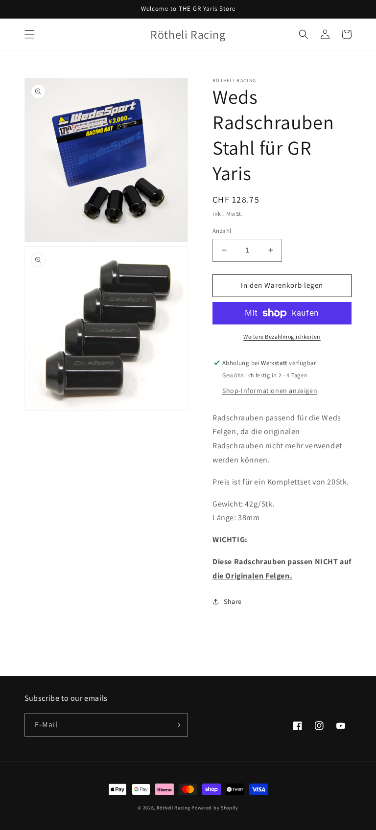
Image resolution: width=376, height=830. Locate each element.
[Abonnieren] (177, 725)
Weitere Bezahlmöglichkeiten (282, 336)
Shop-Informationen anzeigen (269, 390)
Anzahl (221, 231)
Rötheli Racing (173, 808)
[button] (29, 34)
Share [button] (233, 601)
